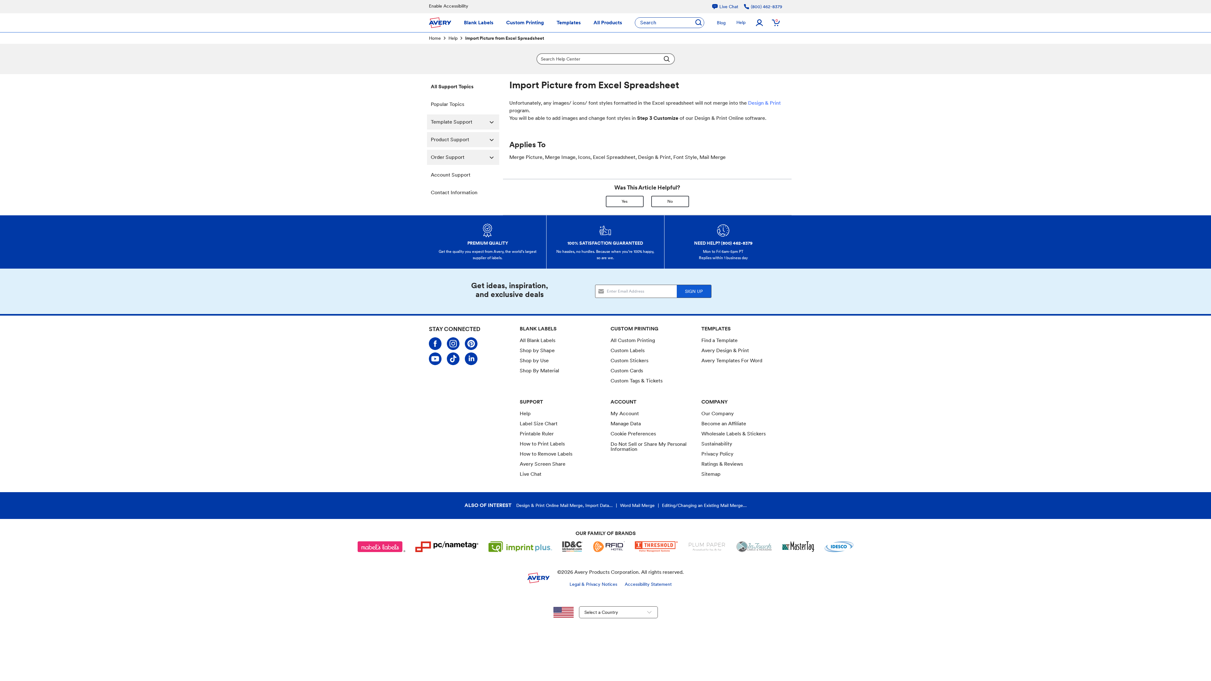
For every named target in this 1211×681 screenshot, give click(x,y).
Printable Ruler (537, 434)
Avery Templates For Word (731, 361)
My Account (625, 413)
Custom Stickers (629, 361)
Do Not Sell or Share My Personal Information (649, 447)
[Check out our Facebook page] (435, 343)
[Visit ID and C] (572, 546)
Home (435, 38)
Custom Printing (525, 23)
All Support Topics (452, 87)
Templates (569, 23)
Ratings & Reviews (722, 464)
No (670, 201)
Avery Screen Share (542, 464)
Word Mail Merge (637, 505)
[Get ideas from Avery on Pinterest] (471, 343)
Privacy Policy (717, 454)
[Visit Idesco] (839, 546)
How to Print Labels (542, 444)
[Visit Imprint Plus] (520, 546)
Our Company (717, 413)
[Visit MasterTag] (798, 546)
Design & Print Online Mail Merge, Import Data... (564, 505)
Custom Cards (627, 371)
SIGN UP (694, 291)
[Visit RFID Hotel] (609, 546)
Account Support (451, 175)
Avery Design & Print (725, 350)
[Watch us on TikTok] (453, 358)
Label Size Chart (539, 424)
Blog (721, 22)
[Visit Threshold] (656, 546)
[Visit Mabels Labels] (382, 546)
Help (741, 22)
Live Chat (530, 474)
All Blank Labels (537, 340)
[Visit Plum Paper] (707, 546)
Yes (625, 201)
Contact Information (454, 192)
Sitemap (711, 474)
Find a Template (719, 340)
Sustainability (716, 444)
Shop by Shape (537, 350)
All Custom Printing (633, 340)
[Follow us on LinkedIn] (471, 358)
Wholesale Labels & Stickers (733, 434)
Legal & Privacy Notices (593, 584)
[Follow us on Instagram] (453, 343)
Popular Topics (447, 104)
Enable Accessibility (448, 6)
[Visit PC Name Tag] (446, 546)
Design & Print (764, 103)
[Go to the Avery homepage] (440, 22)
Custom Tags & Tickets (637, 381)
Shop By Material (539, 371)
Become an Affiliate (723, 424)
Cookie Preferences (633, 434)
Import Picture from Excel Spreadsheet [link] (504, 38)
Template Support (451, 122)
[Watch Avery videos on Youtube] (435, 358)
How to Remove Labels (546, 454)
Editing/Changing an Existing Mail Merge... (704, 505)
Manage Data (626, 424)
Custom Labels (628, 350)
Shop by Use (534, 361)
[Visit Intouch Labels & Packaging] (754, 546)
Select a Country (601, 612)
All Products (608, 23)
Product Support (450, 140)
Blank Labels (479, 23)
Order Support (448, 157)
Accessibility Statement (648, 584)
